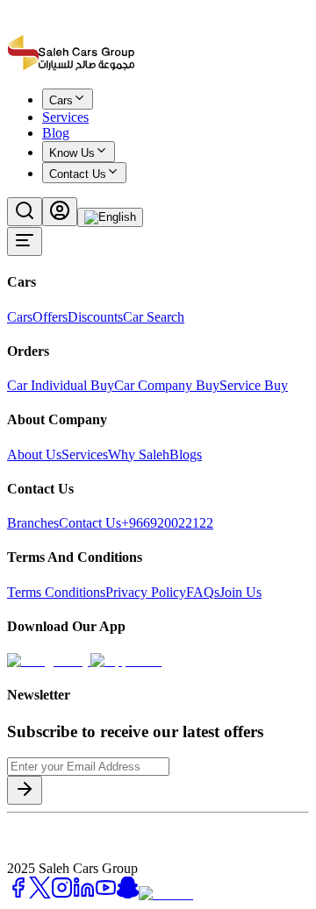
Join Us (240, 592)
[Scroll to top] (64, 108)
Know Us (72, 153)
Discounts (95, 316)
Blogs (185, 454)
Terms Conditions (56, 592)
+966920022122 (167, 522)
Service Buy (253, 385)
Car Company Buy (166, 385)
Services (84, 454)
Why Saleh (138, 454)
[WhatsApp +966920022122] (36, 111)
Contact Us (77, 174)
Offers (50, 316)
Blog (55, 132)
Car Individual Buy (60, 385)
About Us (34, 454)
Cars (19, 316)
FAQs (202, 592)
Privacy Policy (145, 592)
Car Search (153, 316)
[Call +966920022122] (16, 111)
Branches (33, 522)
